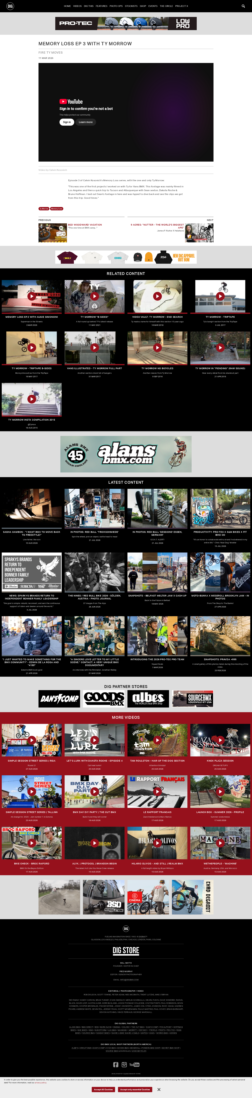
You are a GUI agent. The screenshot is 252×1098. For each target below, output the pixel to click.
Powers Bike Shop (151, 1048)
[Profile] (193, 897)
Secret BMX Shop (171, 1048)
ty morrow (44, 209)
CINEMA (116, 1027)
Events (153, 6)
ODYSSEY (143, 1030)
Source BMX (112, 1051)
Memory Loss (56, 209)
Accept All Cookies (103, 1089)
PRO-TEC (171, 1030)
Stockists (131, 6)
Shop (143, 6)
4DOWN (173, 1033)
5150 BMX (111, 1048)
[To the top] (126, 928)
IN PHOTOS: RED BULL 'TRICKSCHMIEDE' (94, 532)
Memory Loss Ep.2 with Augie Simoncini (32, 317)
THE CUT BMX (137, 1027)
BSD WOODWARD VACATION (85, 224)
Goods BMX (123, 1048)
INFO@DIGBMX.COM (129, 980)
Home (67, 6)
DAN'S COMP (152, 1027)
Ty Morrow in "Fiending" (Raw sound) (220, 368)
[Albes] (148, 699)
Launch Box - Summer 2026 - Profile (220, 812)
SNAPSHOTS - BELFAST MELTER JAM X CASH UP (157, 595)
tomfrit (126, 1073)
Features (101, 6)
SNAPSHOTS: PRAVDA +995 (220, 659)
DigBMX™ (143, 937)
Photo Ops (116, 6)
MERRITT (132, 1030)
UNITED (144, 1033)
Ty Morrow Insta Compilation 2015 (31, 419)
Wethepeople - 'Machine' (220, 863)
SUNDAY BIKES (103, 1033)
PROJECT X (181, 6)
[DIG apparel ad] (126, 257)
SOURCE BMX (88, 1033)
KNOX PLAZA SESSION (220, 760)
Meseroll (135, 1048)
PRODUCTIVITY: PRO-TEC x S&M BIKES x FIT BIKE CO (220, 533)
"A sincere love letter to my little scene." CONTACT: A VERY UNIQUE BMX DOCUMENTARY (94, 662)
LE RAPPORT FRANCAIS (157, 812)
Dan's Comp (99, 1048)
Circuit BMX (85, 1048)
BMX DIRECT (87, 1027)
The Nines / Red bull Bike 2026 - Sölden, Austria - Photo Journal (94, 597)
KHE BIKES (82, 1030)
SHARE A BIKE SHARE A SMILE (125, 1033)
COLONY (126, 1027)
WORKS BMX (162, 1033)
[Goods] (104, 699)
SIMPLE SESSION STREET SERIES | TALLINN (32, 812)
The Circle (166, 6)
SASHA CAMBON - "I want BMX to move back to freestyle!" (31, 533)
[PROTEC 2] (126, 23)
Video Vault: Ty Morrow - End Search (157, 317)
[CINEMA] (148, 897)
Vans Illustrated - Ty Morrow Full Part (94, 368)
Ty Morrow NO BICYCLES (157, 368)
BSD (96, 1027)
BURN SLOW (105, 1027)
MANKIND (122, 1030)
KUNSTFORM (100, 1030)
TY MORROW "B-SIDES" (94, 317)
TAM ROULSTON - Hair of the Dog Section (157, 760)
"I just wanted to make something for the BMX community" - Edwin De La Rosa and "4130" (31, 662)
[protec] (59, 897)
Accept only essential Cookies (135, 1089)
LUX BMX (112, 1030)
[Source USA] (193, 699)
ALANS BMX (74, 1027)
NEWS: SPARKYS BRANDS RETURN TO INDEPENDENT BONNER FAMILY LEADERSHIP (31, 597)
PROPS (162, 1030)
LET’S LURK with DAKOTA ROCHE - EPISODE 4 (95, 760)
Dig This (88, 6)
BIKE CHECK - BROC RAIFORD (31, 863)
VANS (151, 1033)
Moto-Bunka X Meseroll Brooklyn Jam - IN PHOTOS (220, 597)
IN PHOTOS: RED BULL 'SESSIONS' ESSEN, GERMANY (157, 533)
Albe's (75, 1048)
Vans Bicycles (139, 1051)
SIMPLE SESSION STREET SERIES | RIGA (32, 760)
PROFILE (153, 1030)
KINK (91, 1030)
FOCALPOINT (166, 1027)
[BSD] (104, 897)
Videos (77, 6)
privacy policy (40, 1082)
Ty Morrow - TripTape (220, 317)
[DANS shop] (59, 699)
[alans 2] (126, 454)
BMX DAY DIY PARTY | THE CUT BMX (94, 812)
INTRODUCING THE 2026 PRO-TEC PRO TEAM (157, 659)
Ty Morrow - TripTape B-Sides (31, 368)
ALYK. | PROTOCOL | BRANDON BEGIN (94, 863)
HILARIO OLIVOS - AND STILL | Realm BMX (157, 863)
